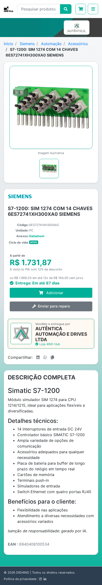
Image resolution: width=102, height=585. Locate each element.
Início (8, 43)
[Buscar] (65, 9)
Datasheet (36, 236)
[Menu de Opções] (93, 9)
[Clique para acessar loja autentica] (77, 27)
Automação (51, 43)
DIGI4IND (22, 572)
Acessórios (78, 43)
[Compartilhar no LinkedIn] (38, 357)
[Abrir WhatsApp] (90, 573)
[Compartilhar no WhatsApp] (45, 357)
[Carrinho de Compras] (80, 9)
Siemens (27, 43)
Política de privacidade (20, 579)
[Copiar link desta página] (52, 357)
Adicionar (54, 292)
